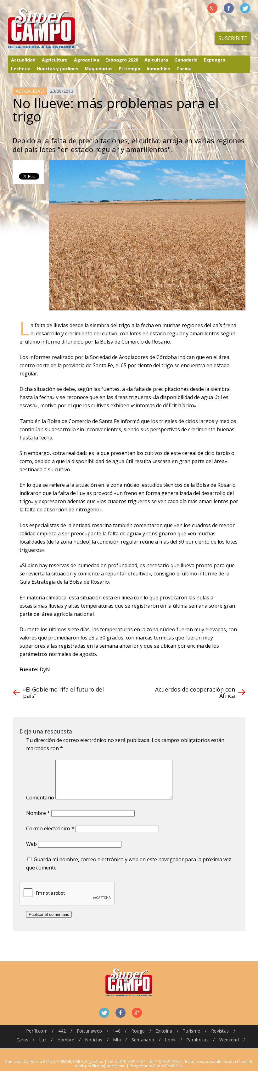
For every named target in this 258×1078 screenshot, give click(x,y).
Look (170, 1040)
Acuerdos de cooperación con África (195, 692)
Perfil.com (37, 1031)
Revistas (220, 1031)
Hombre (66, 1040)
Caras (22, 1040)
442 (62, 1031)
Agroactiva (86, 60)
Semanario (143, 1040)
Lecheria (21, 69)
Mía (117, 1040)
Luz (43, 1040)
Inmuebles (158, 69)
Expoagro (214, 60)
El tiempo (129, 69)
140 (117, 1031)
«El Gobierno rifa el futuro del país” (63, 692)
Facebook (229, 8)
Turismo (191, 1031)
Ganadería (186, 60)
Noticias (93, 1040)
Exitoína (163, 1031)
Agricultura (55, 60)
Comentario (40, 797)
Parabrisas (197, 1040)
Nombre (38, 813)
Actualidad (23, 60)
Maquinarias (99, 69)
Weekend (229, 1040)
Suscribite (232, 38)
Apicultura (156, 60)
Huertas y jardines (57, 69)
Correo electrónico (50, 828)
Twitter (245, 8)
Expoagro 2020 (121, 60)
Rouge (138, 1031)
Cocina (184, 69)
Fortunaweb (89, 1031)
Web (31, 843)
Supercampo (54, 28)
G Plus (212, 8)
